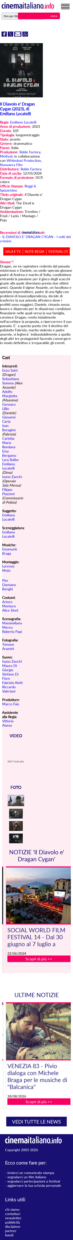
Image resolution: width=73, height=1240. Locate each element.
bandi (9, 1235)
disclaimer (13, 1226)
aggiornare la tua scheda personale (34, 1185)
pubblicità (12, 1222)
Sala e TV (13, 251)
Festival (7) (58, 251)
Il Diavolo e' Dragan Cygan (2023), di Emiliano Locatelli (17, 108)
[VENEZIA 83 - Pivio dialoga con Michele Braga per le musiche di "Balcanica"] (39, 1031)
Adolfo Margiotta (9, 393)
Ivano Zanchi (12, 477)
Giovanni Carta (9, 419)
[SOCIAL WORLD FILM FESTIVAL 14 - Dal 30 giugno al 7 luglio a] (39, 895)
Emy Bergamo (9, 453)
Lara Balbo (10, 460)
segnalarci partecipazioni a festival (33, 1181)
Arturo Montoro (9, 604)
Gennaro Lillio (9, 406)
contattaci (12, 1214)
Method (6, 156)
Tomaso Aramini (8, 646)
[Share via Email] (18, 35)
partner (11, 1231)
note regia (34, 251)
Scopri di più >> (39, 958)
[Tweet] (11, 35)
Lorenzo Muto (8, 568)
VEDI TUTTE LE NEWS (36, 1121)
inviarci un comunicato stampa (30, 1173)
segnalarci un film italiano (26, 1177)
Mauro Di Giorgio (9, 667)
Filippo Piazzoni (8, 491)
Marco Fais (10, 704)
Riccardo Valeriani (9, 689)
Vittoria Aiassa (7, 723)
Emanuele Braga (9, 551)
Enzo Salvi (10, 370)
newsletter (13, 1218)
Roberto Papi (12, 631)
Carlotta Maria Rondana (8, 442)
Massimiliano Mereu (12, 625)
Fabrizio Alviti (12, 682)
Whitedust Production (24, 160)
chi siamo (12, 1209)
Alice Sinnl (10, 610)
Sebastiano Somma (10, 381)
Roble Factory (29, 152)
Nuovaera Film (11, 165)
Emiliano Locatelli (23, 122)
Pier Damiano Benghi (9, 584)
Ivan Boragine (9, 427)
